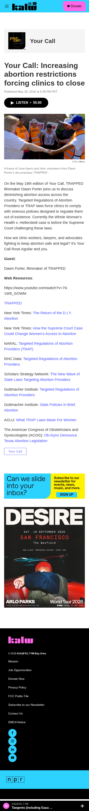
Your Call (42, 41)
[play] (6, 806)
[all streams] (83, 806)
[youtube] (12, 758)
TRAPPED (13, 303)
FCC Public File (18, 696)
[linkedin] (12, 749)
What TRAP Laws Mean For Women (46, 420)
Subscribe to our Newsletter (26, 704)
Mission (13, 661)
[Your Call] (17, 41)
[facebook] (12, 733)
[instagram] (12, 741)
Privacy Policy (17, 687)
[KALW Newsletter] (44, 486)
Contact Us (15, 713)
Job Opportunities (19, 670)
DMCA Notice (17, 722)
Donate (76, 6)
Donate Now (16, 678)
